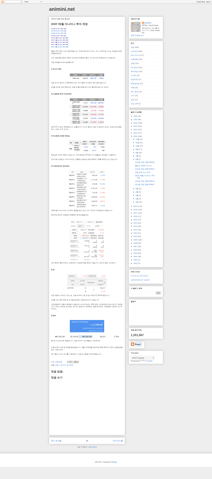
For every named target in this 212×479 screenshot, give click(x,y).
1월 (137, 202)
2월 (137, 199)
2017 (135, 213)
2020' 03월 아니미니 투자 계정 (59, 42)
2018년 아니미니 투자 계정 (58, 33)
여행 (132, 88)
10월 (138, 146)
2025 (135, 119)
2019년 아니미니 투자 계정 (58, 35)
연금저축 (134, 79)
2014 (135, 223)
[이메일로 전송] (68, 362)
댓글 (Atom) (92, 447)
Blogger (114, 462)
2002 (135, 263)
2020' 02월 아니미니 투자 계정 (59, 40)
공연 (132, 100)
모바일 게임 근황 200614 (144, 181)
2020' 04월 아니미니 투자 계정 (59, 44)
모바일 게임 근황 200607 (144, 184)
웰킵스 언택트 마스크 (143, 166)
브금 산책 (134, 104)
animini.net (62, 9)
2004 (135, 256)
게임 (132, 47)
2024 (135, 123)
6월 (137, 159)
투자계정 (70, 365)
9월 (137, 149)
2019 (135, 206)
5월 (137, 189)
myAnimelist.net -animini (140, 280)
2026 (135, 116)
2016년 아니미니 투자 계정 (58, 28)
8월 (137, 153)
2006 (135, 250)
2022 (135, 130)
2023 (135, 126)
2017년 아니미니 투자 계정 (58, 31)
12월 (138, 139)
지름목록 (134, 59)
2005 (135, 253)
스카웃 (133, 75)
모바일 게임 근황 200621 (144, 169)
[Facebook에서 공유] (75, 362)
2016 (135, 216)
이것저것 (62, 365)
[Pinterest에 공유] (77, 362)
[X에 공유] (73, 362)
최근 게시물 (56, 441)
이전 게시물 (118, 441)
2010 (135, 236)
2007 (135, 246)
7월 (137, 156)
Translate (149, 361)
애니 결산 (134, 92)
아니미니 (147, 23)
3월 (137, 195)
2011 (135, 233)
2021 (135, 133)
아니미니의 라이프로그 (139, 276)
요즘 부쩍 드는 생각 (142, 172)
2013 (135, 226)
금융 (56, 365)
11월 (137, 143)
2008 (135, 243)
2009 (135, 240)
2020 (135, 136)
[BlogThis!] (70, 362)
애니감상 (134, 67)
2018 (135, 210)
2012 (135, 230)
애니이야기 (135, 55)
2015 (135, 220)
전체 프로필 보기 (137, 35)
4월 (137, 192)
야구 (132, 96)
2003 (135, 260)
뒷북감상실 (135, 83)
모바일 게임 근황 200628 (144, 162)
